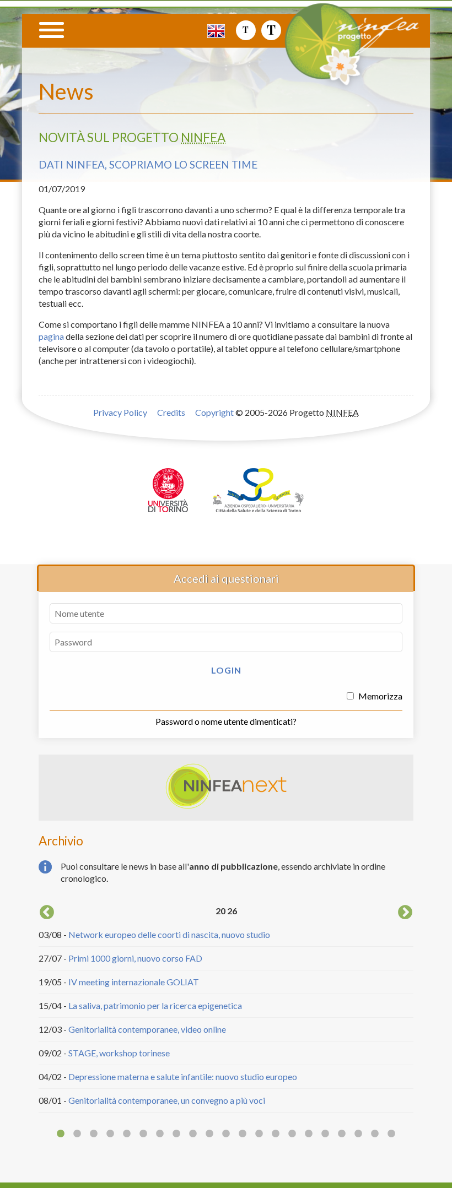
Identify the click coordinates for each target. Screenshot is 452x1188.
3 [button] (93, 1134)
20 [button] (374, 1134)
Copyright (214, 412)
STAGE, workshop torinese (119, 1053)
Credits (171, 412)
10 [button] (209, 1134)
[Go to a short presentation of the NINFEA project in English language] (216, 30)
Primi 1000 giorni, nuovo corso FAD (135, 958)
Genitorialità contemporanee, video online (147, 1029)
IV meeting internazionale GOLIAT (133, 982)
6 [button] (143, 1134)
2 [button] (77, 1134)
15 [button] (292, 1134)
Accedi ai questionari (226, 578)
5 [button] (126, 1134)
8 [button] (176, 1134)
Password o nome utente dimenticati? (226, 721)
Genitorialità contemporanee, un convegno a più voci (166, 1100)
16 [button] (308, 1134)
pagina (51, 336)
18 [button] (341, 1134)
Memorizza (379, 696)
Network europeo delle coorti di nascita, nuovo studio (169, 934)
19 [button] (358, 1134)
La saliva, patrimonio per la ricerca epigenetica (155, 1005)
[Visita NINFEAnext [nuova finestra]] (226, 806)
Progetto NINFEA (366, 53)
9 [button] (192, 1134)
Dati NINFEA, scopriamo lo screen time (148, 165)
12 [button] (242, 1134)
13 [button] (259, 1134)
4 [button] (110, 1134)
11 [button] (226, 1134)
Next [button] (405, 912)
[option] (226, 1007)
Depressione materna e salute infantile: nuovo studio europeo (182, 1076)
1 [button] (60, 1134)
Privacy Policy (120, 412)
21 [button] (391, 1134)
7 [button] (159, 1134)
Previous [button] (47, 912)
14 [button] (275, 1134)
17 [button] (325, 1134)
